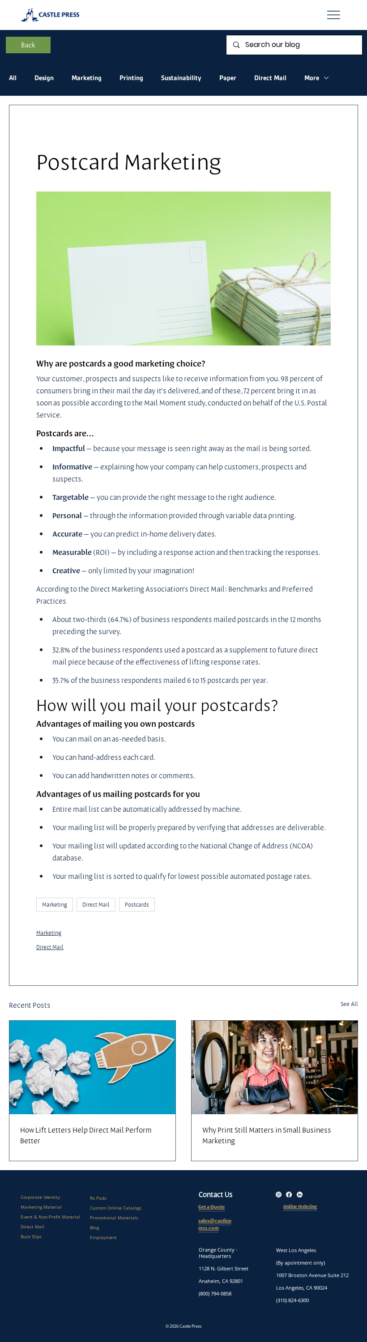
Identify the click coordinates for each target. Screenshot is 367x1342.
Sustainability (181, 78)
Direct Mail (270, 78)
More (311, 78)
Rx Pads (98, 1198)
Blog (94, 1227)
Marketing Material (41, 1207)
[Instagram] (279, 1194)
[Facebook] (289, 1194)
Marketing (87, 78)
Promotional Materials (114, 1217)
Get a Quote (211, 1206)
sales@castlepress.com (214, 1224)
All (13, 78)
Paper (227, 78)
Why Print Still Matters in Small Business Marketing (266, 1135)
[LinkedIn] (300, 1194)
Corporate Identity (40, 1197)
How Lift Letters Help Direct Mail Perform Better (86, 1135)
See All (349, 1004)
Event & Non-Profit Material (50, 1217)
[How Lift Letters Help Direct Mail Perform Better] (92, 1067)
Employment (103, 1237)
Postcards (137, 904)
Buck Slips (31, 1236)
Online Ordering (300, 1206)
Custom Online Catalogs (115, 1208)
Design (44, 78)
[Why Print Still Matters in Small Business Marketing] (275, 1067)
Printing (131, 78)
